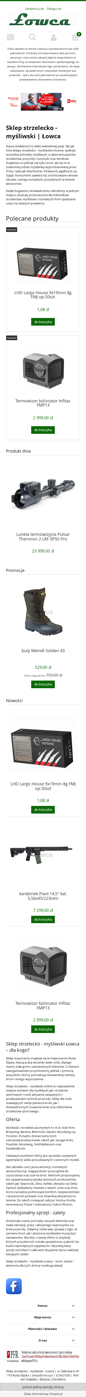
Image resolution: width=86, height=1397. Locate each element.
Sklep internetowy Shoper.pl (43, 1394)
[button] (11, 37)
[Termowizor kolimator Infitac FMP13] (43, 369)
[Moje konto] (54, 37)
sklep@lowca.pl (42, 1375)
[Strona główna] (43, 18)
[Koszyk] (75, 37)
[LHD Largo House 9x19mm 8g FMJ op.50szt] (43, 260)
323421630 (63, 1375)
